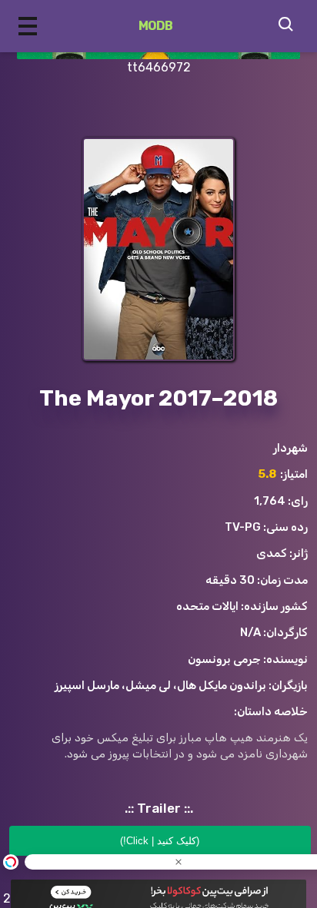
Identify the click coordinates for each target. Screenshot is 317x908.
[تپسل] (10, 862)
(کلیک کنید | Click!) (159, 841)
